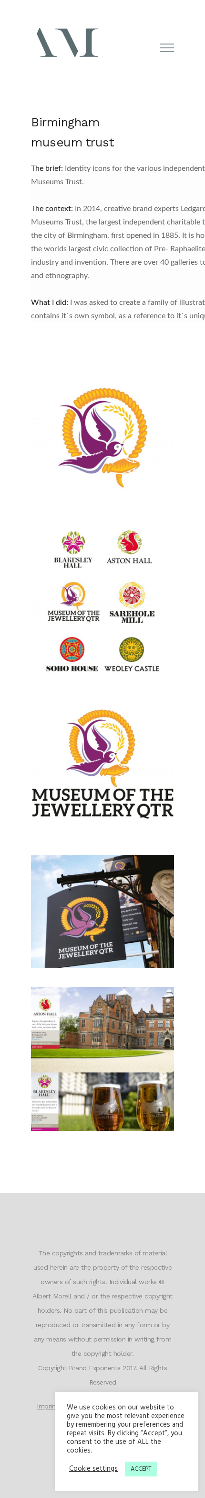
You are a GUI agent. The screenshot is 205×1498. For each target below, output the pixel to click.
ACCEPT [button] (141, 1469)
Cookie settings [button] (93, 1469)
